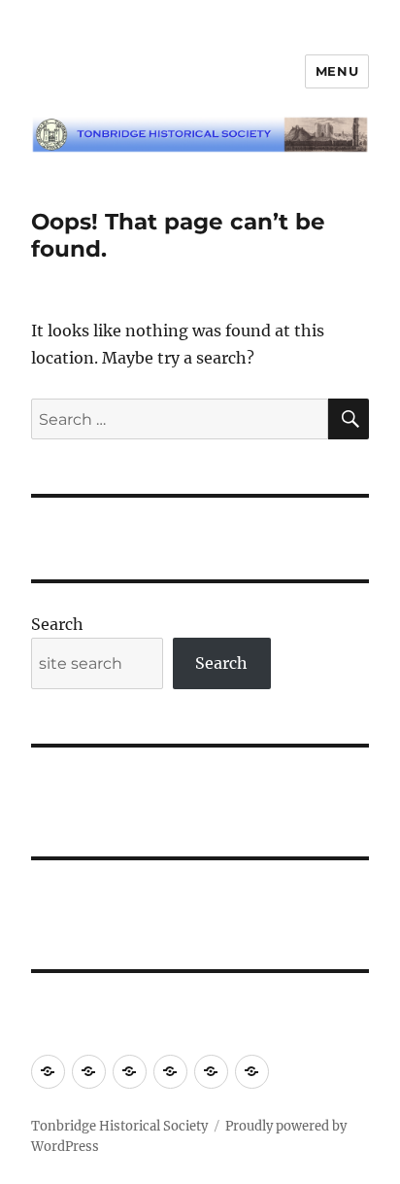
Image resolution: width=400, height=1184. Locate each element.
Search (57, 624)
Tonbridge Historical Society (119, 1126)
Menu (337, 71)
